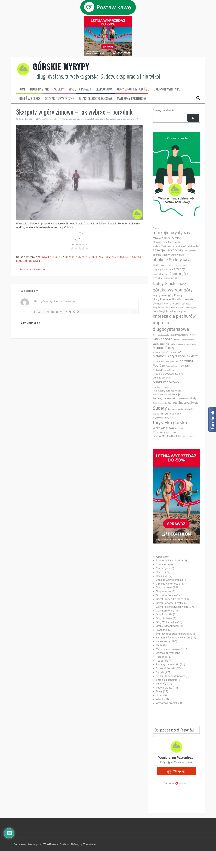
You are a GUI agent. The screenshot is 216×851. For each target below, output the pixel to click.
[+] (78, 311)
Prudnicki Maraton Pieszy (164, 370)
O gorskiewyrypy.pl (167, 89)
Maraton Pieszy (163, 348)
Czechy (179, 269)
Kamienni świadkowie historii (173, 637)
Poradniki (161, 656)
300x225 (70, 257)
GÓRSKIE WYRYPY (61, 66)
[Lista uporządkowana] (52, 312)
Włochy (160, 699)
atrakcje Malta (190, 251)
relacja (176, 394)
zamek (173, 432)
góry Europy (175, 295)
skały (193, 398)
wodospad (179, 428)
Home (22, 89)
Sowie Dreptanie (160, 403)
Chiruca (169, 269)
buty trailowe (166, 265)
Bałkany (187, 260)
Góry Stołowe (186, 304)
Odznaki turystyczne (59, 98)
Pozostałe (162, 660)
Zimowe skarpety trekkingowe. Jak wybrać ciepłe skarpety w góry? (107, 119)
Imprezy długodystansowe (172, 633)
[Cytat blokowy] (61, 312)
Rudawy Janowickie (164, 398)
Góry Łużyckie (190, 308)
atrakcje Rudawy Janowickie (168, 254)
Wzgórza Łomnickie (167, 703)
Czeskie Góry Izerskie (169, 579)
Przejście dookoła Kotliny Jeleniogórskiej (168, 375)
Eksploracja (104, 89)
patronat (186, 361)
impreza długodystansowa (171, 326)
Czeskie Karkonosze (168, 583)
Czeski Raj (162, 576)
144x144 (135, 257)
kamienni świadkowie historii (183, 335)
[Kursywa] (39, 312)
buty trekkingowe (179, 265)
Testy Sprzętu (164, 687)
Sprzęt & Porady (79, 89)
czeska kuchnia (160, 274)
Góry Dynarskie (160, 295)
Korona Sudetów (188, 340)
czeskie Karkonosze (166, 278)
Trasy (159, 691)
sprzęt (172, 402)
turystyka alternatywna (163, 418)
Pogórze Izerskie (172, 366)
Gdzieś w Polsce (29, 98)
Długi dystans (39, 89)
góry (188, 290)
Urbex (159, 695)
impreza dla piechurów (174, 316)
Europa (181, 284)
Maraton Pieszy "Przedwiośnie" (167, 352)
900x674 (43, 257)
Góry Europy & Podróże (133, 89)
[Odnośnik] (70, 312)
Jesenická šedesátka (161, 335)
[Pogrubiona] (35, 312)
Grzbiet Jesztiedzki (167, 626)
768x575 (83, 257)
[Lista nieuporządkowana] (57, 312)
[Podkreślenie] (43, 312)
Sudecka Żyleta (188, 402)
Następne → (41, 269)
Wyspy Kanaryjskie (161, 432)
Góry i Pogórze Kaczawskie (172, 606)
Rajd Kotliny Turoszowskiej (167, 390)
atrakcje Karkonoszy (168, 250)
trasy (178, 413)
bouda (156, 265)
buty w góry (159, 269)
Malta (173, 344)
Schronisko (183, 398)
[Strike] (48, 312)
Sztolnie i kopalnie (166, 679)
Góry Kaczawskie (182, 299)
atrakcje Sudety (167, 259)
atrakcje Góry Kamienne (163, 246)
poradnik (185, 365)
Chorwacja (162, 564)
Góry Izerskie (162, 299)
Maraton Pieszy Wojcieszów (165, 361)
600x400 (21, 260)
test (171, 413)
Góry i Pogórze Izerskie (170, 603)
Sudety (59, 89)
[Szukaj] (193, 118)
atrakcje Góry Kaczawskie (167, 242)
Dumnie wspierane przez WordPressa (36, 844)
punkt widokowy (166, 382)
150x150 (56, 257)
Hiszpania (181, 311)
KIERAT (177, 339)
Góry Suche (158, 307)
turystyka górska (170, 422)
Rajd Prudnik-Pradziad (162, 395)
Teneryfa (164, 414)
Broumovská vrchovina (169, 560)
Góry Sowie (175, 304)
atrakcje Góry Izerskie (167, 238)
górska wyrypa (167, 290)
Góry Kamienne (161, 303)
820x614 (34, 260)
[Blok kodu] (66, 312)
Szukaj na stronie (163, 110)
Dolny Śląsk (164, 283)
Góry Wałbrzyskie (175, 307)
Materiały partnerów (131, 98)
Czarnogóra (163, 568)
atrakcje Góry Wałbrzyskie (187, 246)
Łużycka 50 (191, 436)
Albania (156, 228)
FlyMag (75, 844)
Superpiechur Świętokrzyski (180, 409)
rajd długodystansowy (162, 387)
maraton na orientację (186, 344)
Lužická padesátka (161, 344)
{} (74, 311)
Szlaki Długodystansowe (95, 98)
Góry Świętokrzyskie (164, 311)
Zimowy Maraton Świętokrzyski (169, 436)
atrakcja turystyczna (172, 232)
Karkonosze (163, 339)
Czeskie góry (179, 274)
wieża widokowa (163, 428)
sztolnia (156, 414)
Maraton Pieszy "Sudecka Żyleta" (175, 356)
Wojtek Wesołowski (47, 119)
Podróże (159, 365)
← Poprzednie (24, 269)
